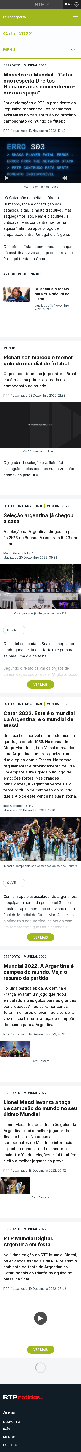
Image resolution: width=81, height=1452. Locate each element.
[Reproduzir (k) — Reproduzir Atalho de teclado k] (7, 1447)
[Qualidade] (64, 1447)
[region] (40, 726)
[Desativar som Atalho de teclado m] (27, 1447)
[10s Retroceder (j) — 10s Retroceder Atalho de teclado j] (16, 1447)
